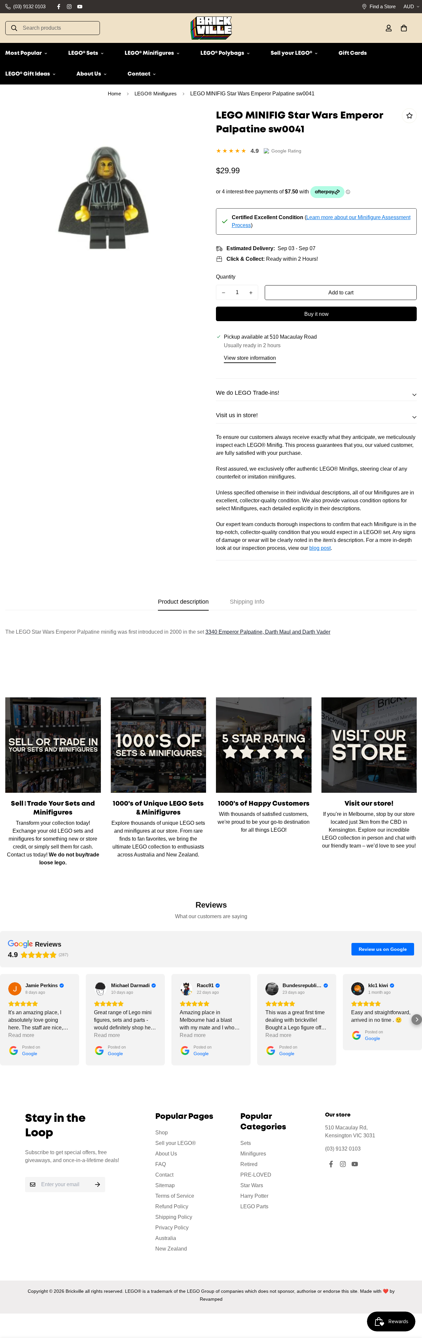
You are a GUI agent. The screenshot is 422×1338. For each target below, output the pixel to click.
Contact (139, 74)
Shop (161, 1132)
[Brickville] (211, 28)
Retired (248, 1164)
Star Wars (251, 1185)
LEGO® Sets (83, 53)
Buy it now (316, 314)
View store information (250, 358)
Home (114, 93)
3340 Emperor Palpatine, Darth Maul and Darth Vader (267, 632)
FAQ (160, 1164)
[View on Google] (14, 988)
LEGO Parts (254, 1206)
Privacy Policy (172, 1227)
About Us (88, 74)
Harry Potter (254, 1196)
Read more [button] (21, 1035)
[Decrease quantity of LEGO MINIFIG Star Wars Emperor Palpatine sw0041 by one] (223, 292)
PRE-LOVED (255, 1175)
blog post (320, 548)
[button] (402, 28)
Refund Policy (171, 1206)
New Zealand (171, 1249)
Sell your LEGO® (291, 53)
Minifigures (253, 1153)
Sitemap (165, 1185)
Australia (165, 1238)
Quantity (225, 277)
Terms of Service (174, 1196)
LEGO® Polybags (222, 53)
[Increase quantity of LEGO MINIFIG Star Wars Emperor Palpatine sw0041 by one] (251, 292)
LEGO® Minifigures (149, 53)
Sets (245, 1143)
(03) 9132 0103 (343, 1149)
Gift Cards (353, 53)
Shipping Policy (173, 1217)
